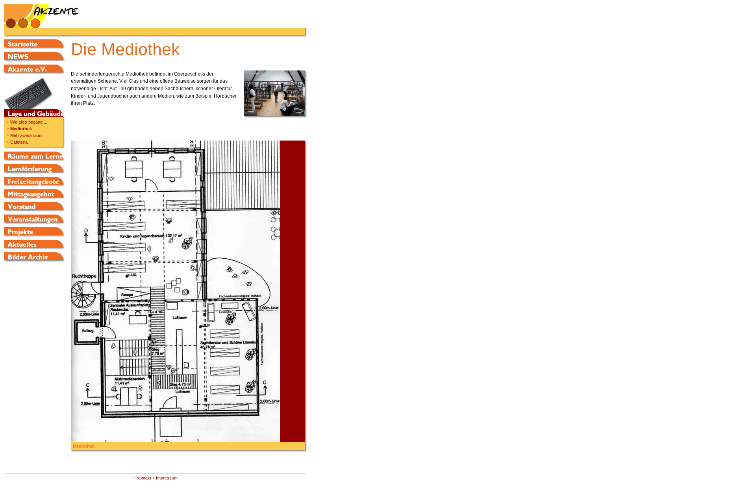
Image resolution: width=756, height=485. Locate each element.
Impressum (167, 478)
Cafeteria (19, 142)
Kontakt (144, 478)
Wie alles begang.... (28, 122)
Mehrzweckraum (26, 135)
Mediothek (21, 128)
